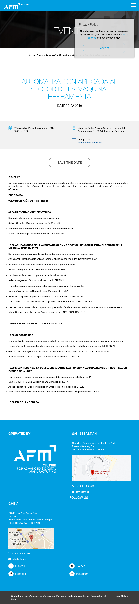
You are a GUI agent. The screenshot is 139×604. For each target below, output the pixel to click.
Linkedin (20, 566)
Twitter (80, 566)
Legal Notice (121, 596)
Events (40, 55)
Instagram (82, 574)
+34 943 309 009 (21, 553)
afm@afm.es (19, 559)
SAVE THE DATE (69, 162)
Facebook (21, 574)
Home (32, 55)
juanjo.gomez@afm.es (90, 142)
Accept (104, 48)
